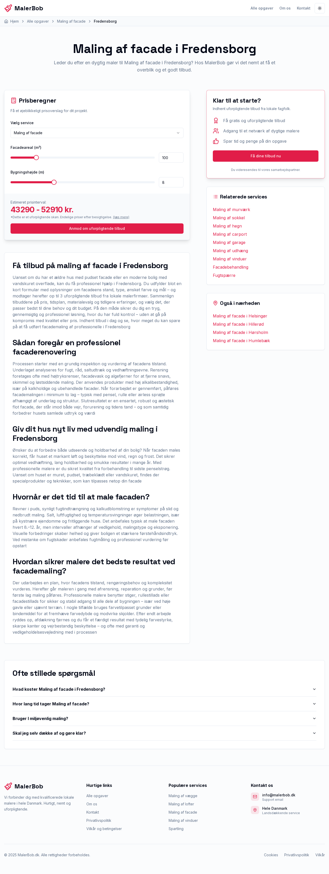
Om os (285, 8)
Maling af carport (230, 234)
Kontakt (303, 8)
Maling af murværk (231, 209)
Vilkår (320, 855)
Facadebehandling (230, 267)
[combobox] (97, 133)
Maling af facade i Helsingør (240, 315)
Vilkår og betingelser (104, 828)
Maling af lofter (181, 804)
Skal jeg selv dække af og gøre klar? (49, 733)
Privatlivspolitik (98, 820)
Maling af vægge (183, 796)
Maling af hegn (227, 226)
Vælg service (22, 123)
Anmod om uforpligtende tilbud (97, 228)
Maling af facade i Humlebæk (241, 340)
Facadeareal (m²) (26, 147)
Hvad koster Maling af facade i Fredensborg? (59, 689)
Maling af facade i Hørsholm (240, 332)
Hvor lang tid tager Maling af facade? (51, 703)
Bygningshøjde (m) (27, 172)
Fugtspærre (224, 275)
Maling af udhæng (230, 250)
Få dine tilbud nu (266, 156)
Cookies (271, 855)
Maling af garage (229, 242)
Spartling (176, 828)
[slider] (36, 157)
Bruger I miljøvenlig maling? (40, 718)
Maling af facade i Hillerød (238, 324)
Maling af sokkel (229, 217)
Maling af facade (183, 812)
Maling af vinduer (230, 258)
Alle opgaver (262, 8)
